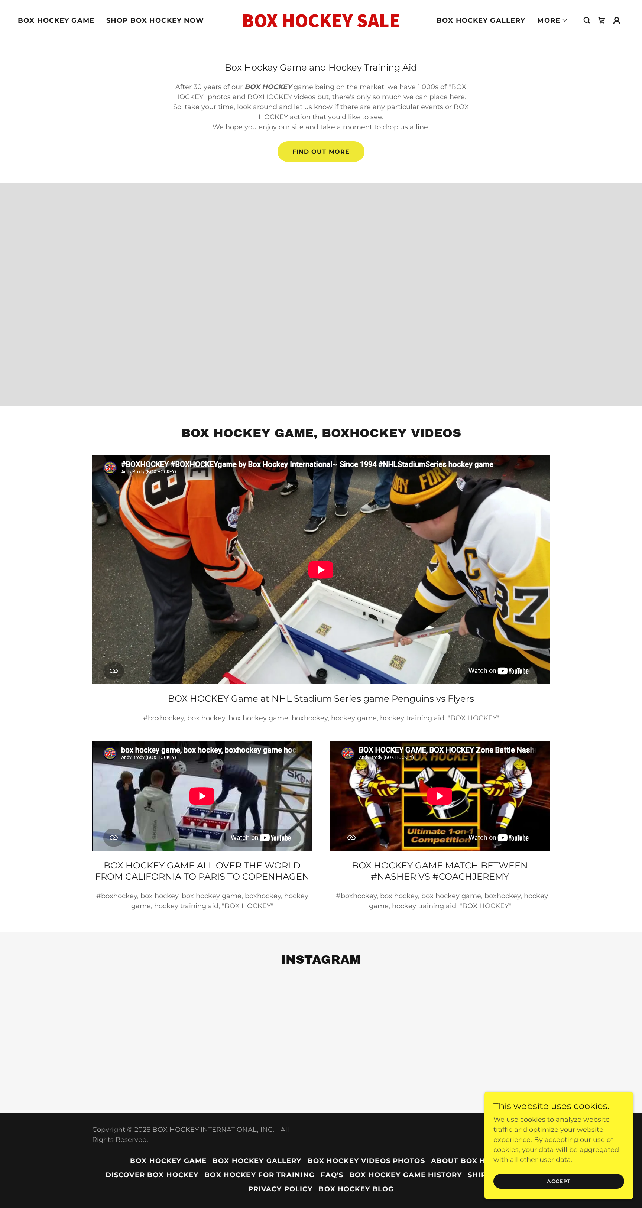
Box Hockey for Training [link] (259, 1175)
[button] (552, 20)
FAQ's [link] (332, 1175)
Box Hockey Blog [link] (356, 1189)
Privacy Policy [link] (280, 1189)
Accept (558, 1181)
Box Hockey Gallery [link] (481, 20)
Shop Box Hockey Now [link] (155, 20)
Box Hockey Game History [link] (405, 1175)
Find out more (320, 151)
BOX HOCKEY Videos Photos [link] (366, 1161)
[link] (321, 25)
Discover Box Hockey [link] (152, 1175)
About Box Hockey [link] (471, 1161)
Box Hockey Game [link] (56, 20)
